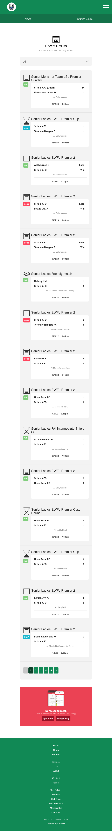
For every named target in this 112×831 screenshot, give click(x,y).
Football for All (56, 803)
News (28, 19)
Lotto (56, 766)
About (56, 771)
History (55, 782)
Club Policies (56, 790)
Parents (56, 794)
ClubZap (61, 824)
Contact (56, 778)
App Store (48, 718)
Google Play (63, 718)
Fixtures (56, 754)
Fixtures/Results (84, 19)
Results (56, 762)
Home (56, 745)
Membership (56, 808)
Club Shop (56, 799)
